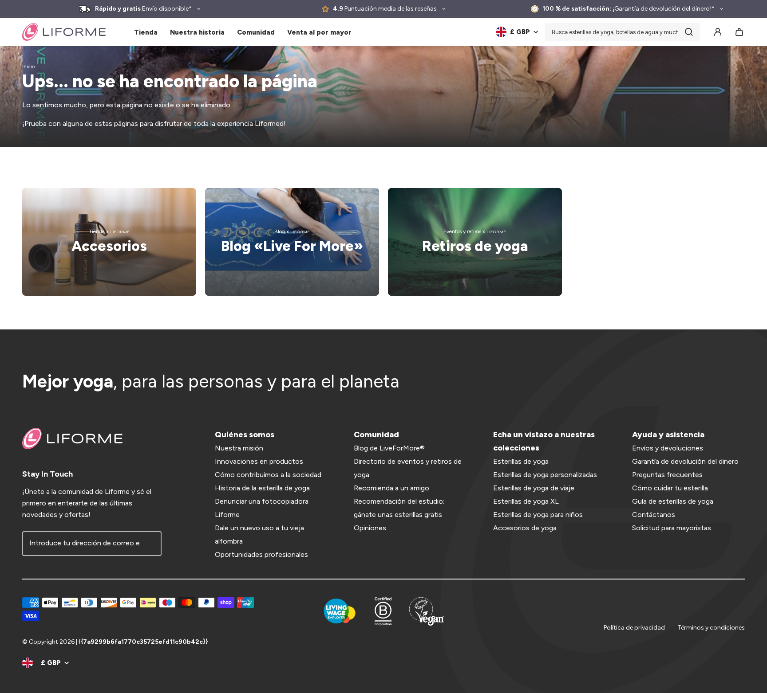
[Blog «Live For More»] (292, 242)
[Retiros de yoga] (475, 242)
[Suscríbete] (149, 543)
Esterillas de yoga (521, 461)
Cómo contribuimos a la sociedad (268, 474)
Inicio (28, 67)
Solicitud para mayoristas (671, 528)
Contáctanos (653, 514)
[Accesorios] (109, 242)
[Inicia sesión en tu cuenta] (717, 32)
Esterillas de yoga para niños (538, 514)
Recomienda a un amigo (391, 488)
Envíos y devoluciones (667, 448)
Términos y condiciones (711, 627)
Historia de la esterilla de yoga (262, 488)
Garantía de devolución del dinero (685, 461)
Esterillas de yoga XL (526, 501)
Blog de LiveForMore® (389, 448)
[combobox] (622, 32)
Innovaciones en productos (259, 461)
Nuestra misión (239, 448)
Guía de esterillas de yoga (672, 501)
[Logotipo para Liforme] (64, 32)
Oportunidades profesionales (261, 554)
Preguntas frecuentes (667, 474)
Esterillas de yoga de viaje (533, 488)
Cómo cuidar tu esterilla (670, 488)
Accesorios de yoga (525, 528)
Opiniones (370, 528)
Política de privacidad (634, 627)
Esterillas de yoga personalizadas (545, 474)
